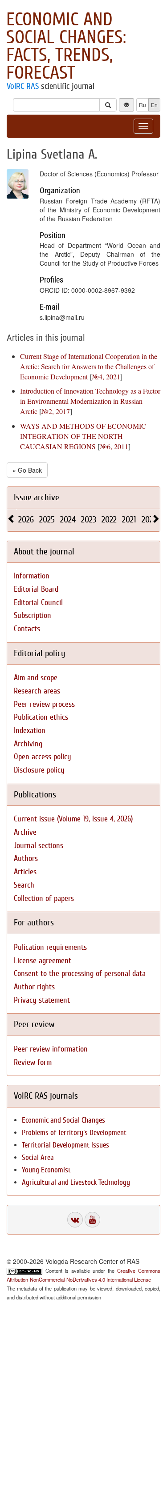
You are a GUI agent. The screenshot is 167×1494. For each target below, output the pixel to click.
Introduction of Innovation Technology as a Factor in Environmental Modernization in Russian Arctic (90, 401)
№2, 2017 (55, 411)
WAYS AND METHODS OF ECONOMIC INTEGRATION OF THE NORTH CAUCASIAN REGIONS (83, 436)
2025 (47, 519)
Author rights (34, 987)
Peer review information (51, 1049)
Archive (25, 832)
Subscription (32, 615)
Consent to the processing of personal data (80, 973)
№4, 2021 (106, 376)
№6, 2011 (114, 446)
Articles (25, 871)
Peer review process (44, 704)
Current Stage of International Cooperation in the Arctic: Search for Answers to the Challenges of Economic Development (88, 366)
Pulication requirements (50, 947)
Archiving (28, 744)
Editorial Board (36, 589)
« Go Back (27, 470)
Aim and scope (35, 677)
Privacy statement (42, 1000)
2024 (68, 519)
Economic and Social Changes (63, 1120)
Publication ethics (41, 717)
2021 (129, 519)
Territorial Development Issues (65, 1145)
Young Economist (46, 1170)
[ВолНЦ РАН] (75, 1219)
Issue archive (36, 497)
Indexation (29, 730)
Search (24, 885)
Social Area (38, 1157)
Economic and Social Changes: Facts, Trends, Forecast (66, 46)
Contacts (27, 628)
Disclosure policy (39, 770)
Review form (33, 1062)
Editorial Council (38, 602)
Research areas (37, 691)
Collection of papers (44, 898)
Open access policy (42, 756)
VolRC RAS (23, 86)
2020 (150, 519)
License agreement (42, 960)
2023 (88, 519)
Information (31, 576)
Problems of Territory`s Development (74, 1132)
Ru (142, 104)
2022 (109, 519)
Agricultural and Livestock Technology (76, 1182)
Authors (26, 858)
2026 (26, 519)
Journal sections (38, 845)
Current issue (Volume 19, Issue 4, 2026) (73, 819)
